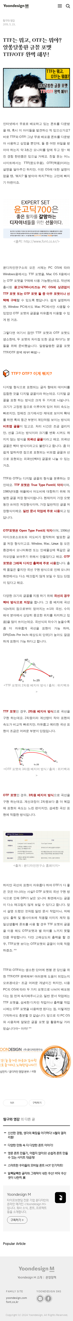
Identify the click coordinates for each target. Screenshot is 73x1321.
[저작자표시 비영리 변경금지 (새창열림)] (50, 1102)
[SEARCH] (68, 6)
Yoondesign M (19, 1194)
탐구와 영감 (9, 20)
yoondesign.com (16, 1297)
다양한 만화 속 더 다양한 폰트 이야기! (30, 1145)
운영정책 (51, 1277)
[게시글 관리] (23, 1103)
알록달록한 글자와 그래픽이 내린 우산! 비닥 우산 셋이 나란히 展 (37, 1175)
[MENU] (60, 6)
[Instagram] (40, 1299)
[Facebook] (48, 1299)
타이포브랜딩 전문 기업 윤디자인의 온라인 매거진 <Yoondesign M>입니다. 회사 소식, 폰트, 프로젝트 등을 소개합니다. (28, 1205)
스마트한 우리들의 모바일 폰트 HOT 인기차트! (35, 1165)
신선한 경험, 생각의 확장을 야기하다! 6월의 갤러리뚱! (37, 1135)
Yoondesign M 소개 (30, 1277)
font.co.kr (12, 1301)
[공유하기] (17, 1103)
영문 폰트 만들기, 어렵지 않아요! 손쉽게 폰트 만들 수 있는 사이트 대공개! (38, 1155)
